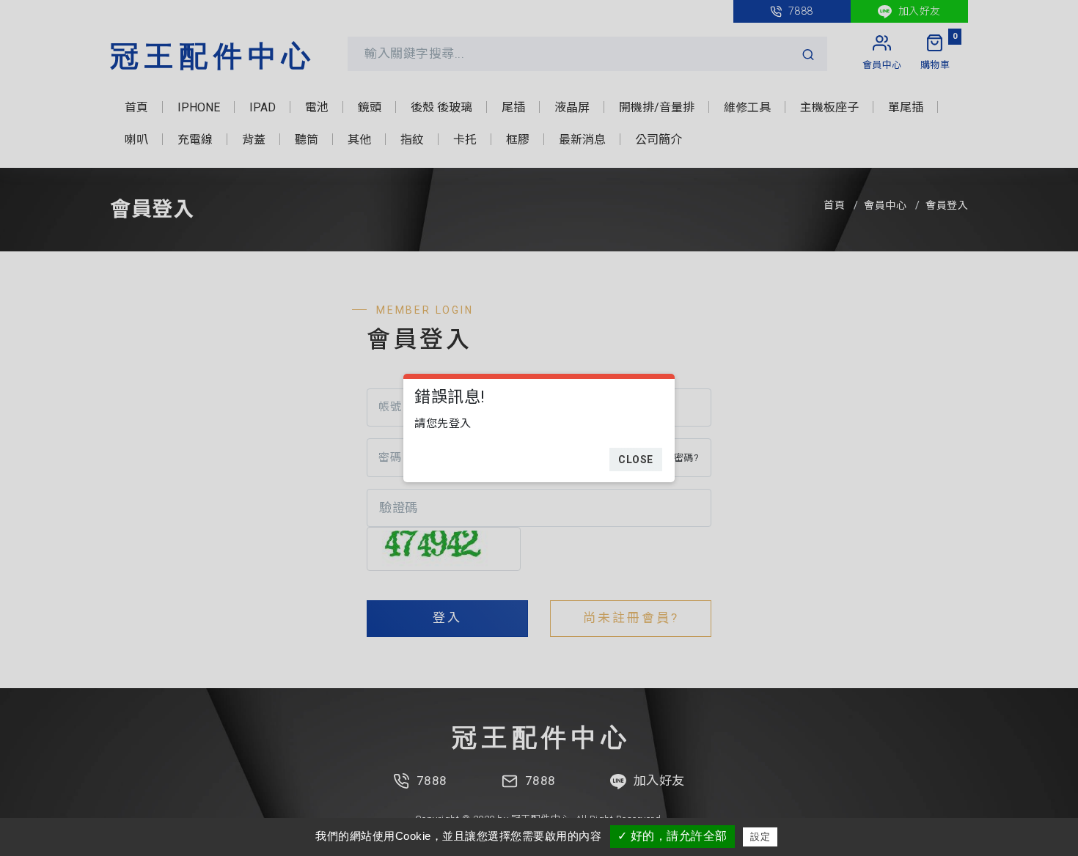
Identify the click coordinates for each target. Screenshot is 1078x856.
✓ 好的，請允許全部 (672, 836)
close (635, 459)
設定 (760, 836)
